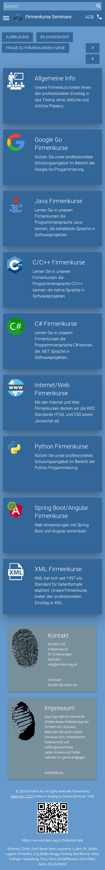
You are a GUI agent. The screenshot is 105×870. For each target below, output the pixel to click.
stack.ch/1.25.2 (22, 796)
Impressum (54, 773)
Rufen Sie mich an (62, 685)
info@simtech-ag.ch (62, 664)
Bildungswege (55, 37)
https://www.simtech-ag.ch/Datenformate (52, 840)
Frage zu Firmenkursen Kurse (35, 48)
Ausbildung (17, 37)
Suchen (8, 16)
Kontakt (55, 680)
